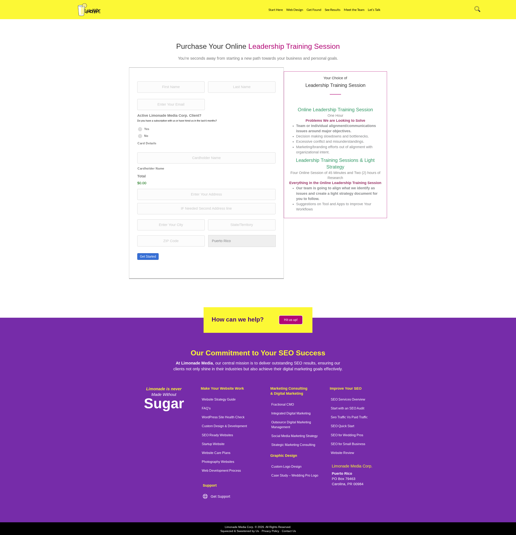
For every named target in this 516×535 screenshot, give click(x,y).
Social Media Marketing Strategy (294, 436)
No (146, 135)
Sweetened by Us (248, 531)
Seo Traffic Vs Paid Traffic (349, 417)
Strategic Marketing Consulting (293, 445)
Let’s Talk (374, 9)
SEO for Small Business (348, 444)
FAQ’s (206, 408)
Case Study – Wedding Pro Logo (294, 475)
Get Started (148, 256)
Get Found (314, 9)
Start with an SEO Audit (347, 408)
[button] (291, 320)
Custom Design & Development (224, 426)
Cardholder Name (150, 168)
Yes (146, 129)
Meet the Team (354, 9)
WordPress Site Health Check (223, 417)
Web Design (294, 9)
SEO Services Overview (348, 399)
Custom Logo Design (286, 466)
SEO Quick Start (342, 426)
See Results (332, 9)
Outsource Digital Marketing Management (291, 425)
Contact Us (289, 531)
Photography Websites (218, 461)
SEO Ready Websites (217, 435)
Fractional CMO (282, 404)
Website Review (342, 453)
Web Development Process (221, 470)
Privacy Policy (270, 531)
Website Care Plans (216, 453)
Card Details (146, 143)
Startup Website (213, 444)
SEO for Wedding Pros (347, 435)
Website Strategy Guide (219, 399)
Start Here (275, 9)
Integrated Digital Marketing (291, 413)
